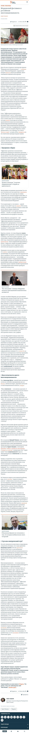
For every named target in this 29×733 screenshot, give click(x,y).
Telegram (21, 684)
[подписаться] (2, 720)
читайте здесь (12, 687)
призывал (3, 448)
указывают (16, 632)
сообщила (23, 69)
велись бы (22, 351)
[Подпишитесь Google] (2, 717)
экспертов (3, 627)
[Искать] (24, 731)
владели (18, 206)
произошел (20, 547)
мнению (9, 479)
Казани (3, 383)
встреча (5, 252)
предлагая (24, 503)
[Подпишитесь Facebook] (5, 717)
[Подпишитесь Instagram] (17, 717)
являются (8, 72)
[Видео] (18, 731)
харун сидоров (4, 16)
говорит (22, 385)
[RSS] (21, 717)
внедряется (22, 132)
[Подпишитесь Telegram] (14, 717)
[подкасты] (11, 731)
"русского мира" (5, 132)
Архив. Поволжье (6, 5)
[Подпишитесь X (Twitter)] (8, 717)
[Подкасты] (24, 717)
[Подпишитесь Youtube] (11, 717)
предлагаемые (22, 262)
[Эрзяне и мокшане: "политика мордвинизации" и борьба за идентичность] (14, 172)
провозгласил (4, 241)
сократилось (23, 192)
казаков (8, 120)
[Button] (13, 22)
